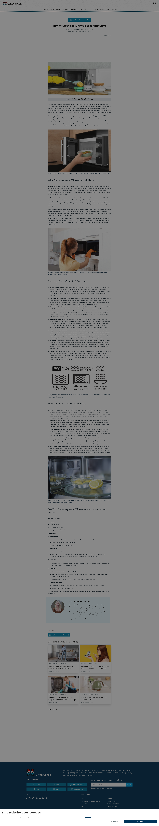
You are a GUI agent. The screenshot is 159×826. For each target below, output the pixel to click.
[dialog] (79, 817)
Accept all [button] (140, 821)
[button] (114, 822)
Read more (88, 817)
